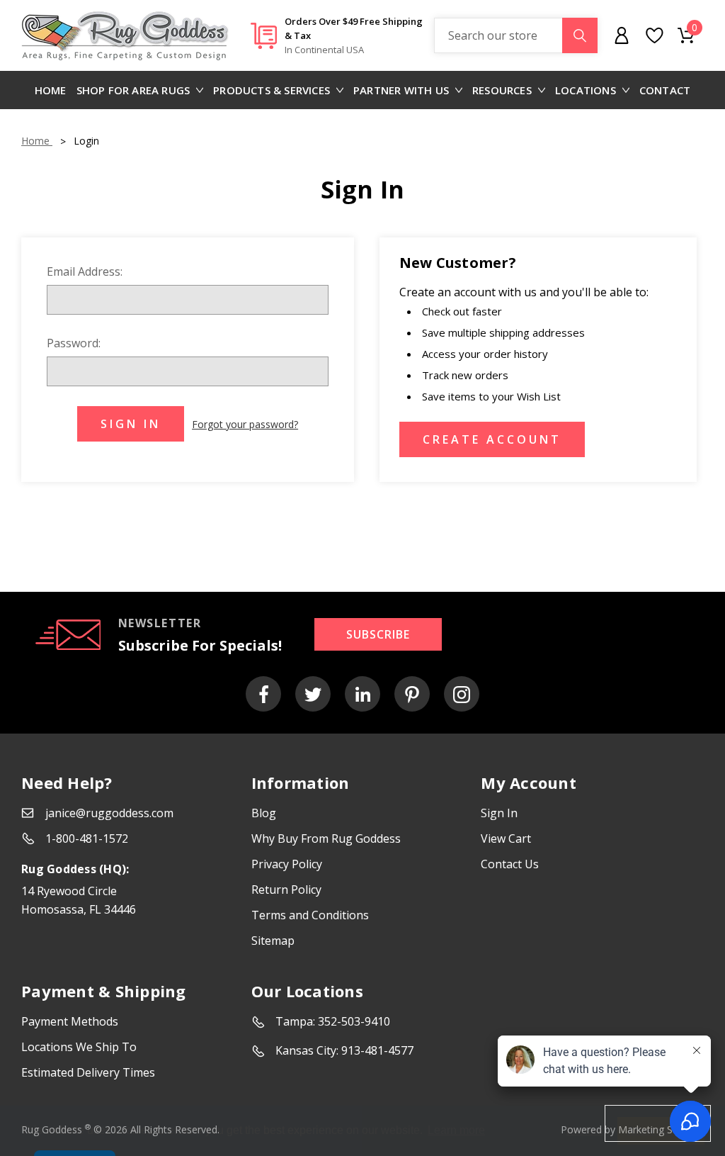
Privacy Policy (286, 864)
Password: (74, 343)
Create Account (492, 439)
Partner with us (401, 90)
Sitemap (273, 940)
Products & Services (271, 90)
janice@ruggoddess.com (109, 813)
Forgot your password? (245, 424)
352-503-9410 (354, 1021)
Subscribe (378, 634)
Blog (263, 813)
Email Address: (84, 271)
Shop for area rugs (133, 90)
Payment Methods (69, 1021)
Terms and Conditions (310, 915)
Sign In (499, 813)
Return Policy (286, 889)
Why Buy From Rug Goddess (326, 838)
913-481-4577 (377, 1050)
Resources (502, 90)
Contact (664, 90)
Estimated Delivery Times (88, 1072)
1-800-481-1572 (86, 838)
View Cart (506, 838)
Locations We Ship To (79, 1047)
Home (51, 90)
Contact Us (510, 864)
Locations (585, 90)
